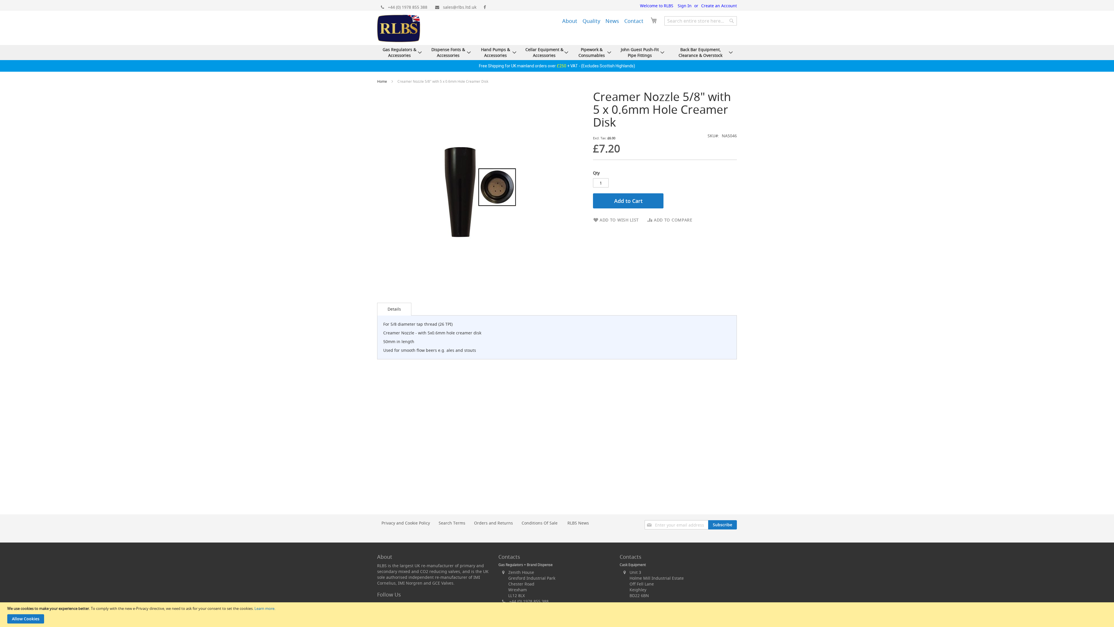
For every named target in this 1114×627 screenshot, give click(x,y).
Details (394, 309)
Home (382, 81)
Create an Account (719, 5)
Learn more (264, 608)
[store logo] (398, 29)
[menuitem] (569, 20)
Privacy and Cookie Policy (405, 523)
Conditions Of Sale (540, 523)
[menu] (594, 20)
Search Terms (452, 523)
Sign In (685, 5)
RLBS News (578, 523)
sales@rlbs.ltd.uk (459, 7)
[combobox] (700, 21)
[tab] (394, 309)
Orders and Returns (493, 523)
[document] (557, 615)
